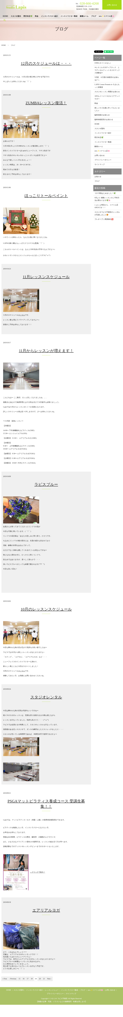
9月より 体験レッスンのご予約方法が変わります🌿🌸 (107, 199)
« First (4, 979)
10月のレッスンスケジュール (46, 609)
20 (40, 979)
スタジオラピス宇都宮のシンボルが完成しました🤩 (107, 213)
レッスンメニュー (52, 990)
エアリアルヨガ (46, 910)
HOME (5, 16)
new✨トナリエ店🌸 (106, 16)
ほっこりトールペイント (46, 195)
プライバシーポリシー (103, 160)
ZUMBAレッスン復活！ (46, 103)
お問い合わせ (112, 5)
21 (44, 979)
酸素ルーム (84, 16)
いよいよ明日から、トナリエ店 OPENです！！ (107, 206)
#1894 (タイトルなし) (103, 63)
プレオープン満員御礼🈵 (104, 219)
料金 (36, 16)
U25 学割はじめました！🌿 (105, 193)
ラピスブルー (46, 484)
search (4, 20)
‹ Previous (12, 979)
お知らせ (98, 176)
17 (27, 979)
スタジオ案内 (16, 16)
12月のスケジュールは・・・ (46, 63)
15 (19, 979)
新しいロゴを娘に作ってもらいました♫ (107, 109)
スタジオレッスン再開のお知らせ (107, 92)
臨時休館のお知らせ (102, 115)
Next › (49, 979)
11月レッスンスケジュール (46, 277)
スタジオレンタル (46, 697)
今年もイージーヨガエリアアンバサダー (107, 97)
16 (23, 979)
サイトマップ (100, 164)
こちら (22, 315)
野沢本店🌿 (28, 16)
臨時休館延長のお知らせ (104, 119)
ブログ (93, 16)
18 (32, 979)
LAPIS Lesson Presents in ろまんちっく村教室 (107, 86)
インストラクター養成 (69, 16)
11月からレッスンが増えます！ (46, 350)
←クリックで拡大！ (37, 872)
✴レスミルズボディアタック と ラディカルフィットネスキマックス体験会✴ (107, 70)
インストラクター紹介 (49, 16)
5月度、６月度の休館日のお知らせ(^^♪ (107, 78)
